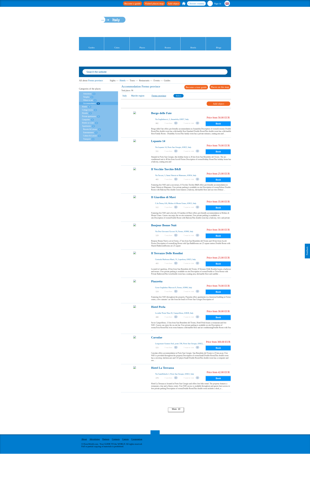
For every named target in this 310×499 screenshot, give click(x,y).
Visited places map (154, 3)
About (84, 439)
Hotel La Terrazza (162, 368)
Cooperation (136, 439)
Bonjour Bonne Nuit (163, 225)
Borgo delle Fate (161, 113)
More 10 (176, 409)
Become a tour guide (196, 87)
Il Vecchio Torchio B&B (166, 169)
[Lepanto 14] (134, 149)
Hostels (85, 113)
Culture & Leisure (90, 136)
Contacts (116, 439)
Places (142, 47)
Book (218, 123)
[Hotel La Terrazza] (134, 376)
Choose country (196, 3)
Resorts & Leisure (90, 129)
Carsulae (156, 337)
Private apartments (89, 116)
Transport (87, 139)
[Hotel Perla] (134, 315)
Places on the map (220, 87)
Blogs (218, 47)
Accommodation (89, 103)
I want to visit (189, 123)
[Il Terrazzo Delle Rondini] (134, 262)
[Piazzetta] (134, 290)
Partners (105, 439)
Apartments (86, 126)
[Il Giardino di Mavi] (134, 206)
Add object (173, 3)
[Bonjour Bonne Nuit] (134, 234)
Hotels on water (88, 123)
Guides (91, 47)
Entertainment (88, 132)
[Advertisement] (179, 399)
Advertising (94, 439)
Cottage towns (87, 110)
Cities (116, 47)
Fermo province (95, 80)
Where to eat (88, 100)
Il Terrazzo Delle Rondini (167, 253)
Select (178, 96)
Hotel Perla (158, 307)
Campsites (86, 119)
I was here (168, 123)
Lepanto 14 (158, 141)
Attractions (87, 94)
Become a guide (132, 3)
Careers (125, 439)
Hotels (193, 47)
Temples (86, 97)
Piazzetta (156, 281)
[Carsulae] (134, 346)
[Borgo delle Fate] (134, 121)
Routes (168, 47)
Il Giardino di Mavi (163, 197)
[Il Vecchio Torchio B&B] (134, 178)
